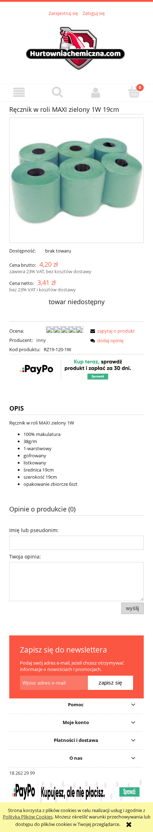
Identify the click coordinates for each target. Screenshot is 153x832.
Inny (41, 340)
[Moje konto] (95, 92)
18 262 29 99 (22, 773)
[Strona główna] (76, 46)
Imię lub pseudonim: (34, 530)
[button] (19, 92)
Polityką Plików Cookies (28, 816)
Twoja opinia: (25, 556)
